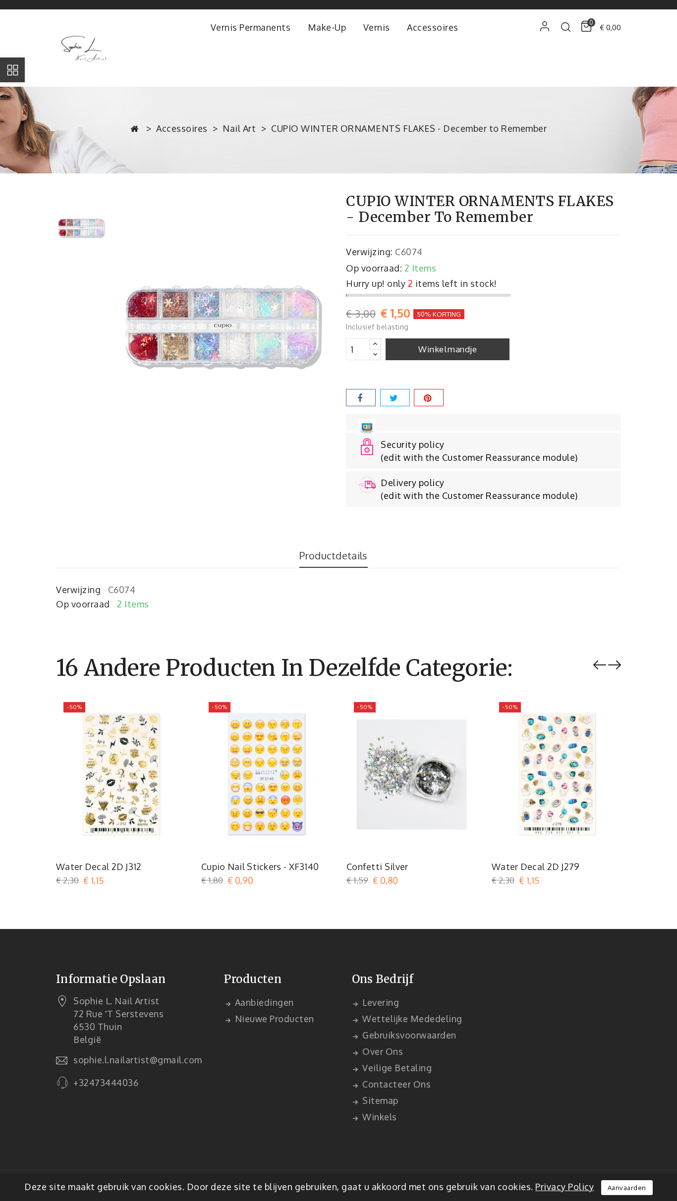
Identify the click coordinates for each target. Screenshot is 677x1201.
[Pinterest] (428, 397)
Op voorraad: (374, 268)
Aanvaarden (627, 1188)
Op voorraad (83, 604)
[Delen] (360, 397)
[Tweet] (395, 397)
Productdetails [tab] (333, 555)
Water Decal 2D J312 (99, 866)
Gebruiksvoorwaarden (408, 1035)
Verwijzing (78, 589)
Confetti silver (377, 866)
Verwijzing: (369, 251)
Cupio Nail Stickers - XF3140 (260, 866)
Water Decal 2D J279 (536, 866)
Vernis (376, 27)
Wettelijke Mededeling (411, 1018)
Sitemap (379, 1100)
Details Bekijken (172, 712)
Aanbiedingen (263, 1002)
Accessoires (432, 27)
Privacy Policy (564, 1186)
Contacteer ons (395, 1084)
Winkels (378, 1116)
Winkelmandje (447, 349)
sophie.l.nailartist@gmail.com (137, 1060)
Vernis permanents (251, 27)
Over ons (381, 1051)
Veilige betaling (396, 1067)
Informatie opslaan (111, 979)
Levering (379, 1002)
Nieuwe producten (273, 1018)
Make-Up (327, 27)
